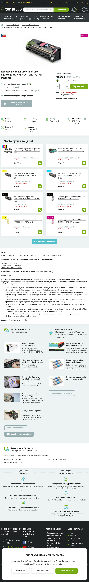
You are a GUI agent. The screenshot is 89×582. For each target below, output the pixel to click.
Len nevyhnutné (42, 571)
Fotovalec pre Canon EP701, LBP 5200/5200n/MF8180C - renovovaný (71, 149)
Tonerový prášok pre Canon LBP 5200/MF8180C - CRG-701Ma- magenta (72, 221)
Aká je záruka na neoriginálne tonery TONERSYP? (29, 344)
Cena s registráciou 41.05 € (69, 81)
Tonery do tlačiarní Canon (30, 25)
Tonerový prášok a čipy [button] (26, 18)
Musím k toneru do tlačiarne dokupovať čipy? (32, 395)
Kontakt (73, 541)
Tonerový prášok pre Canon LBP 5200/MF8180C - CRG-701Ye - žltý (28, 221)
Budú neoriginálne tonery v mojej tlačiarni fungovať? (31, 378)
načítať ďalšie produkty (44, 242)
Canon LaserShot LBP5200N (11, 268)
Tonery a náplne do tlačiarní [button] (11, 18)
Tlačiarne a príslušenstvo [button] (79, 18)
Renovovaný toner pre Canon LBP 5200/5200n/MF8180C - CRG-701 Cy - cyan (71, 175)
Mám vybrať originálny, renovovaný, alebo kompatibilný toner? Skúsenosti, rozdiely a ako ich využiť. (76, 361)
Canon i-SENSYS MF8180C (10, 263)
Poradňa (76, 3)
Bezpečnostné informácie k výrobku (14, 320)
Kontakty (85, 3)
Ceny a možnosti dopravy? (65, 98)
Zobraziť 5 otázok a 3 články (19, 104)
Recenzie (60, 3)
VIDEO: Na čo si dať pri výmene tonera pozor (74, 344)
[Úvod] (2, 25)
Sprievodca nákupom (55, 533)
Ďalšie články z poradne (62, 393)
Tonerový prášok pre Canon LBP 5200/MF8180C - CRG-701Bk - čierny (72, 197)
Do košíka (80, 86)
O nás (68, 3)
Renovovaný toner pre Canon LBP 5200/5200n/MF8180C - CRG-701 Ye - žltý (27, 175)
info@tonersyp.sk (26, 2)
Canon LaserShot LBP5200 (11, 265)
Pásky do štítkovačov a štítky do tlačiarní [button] (44, 18)
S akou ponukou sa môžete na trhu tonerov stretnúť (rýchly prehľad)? (76, 378)
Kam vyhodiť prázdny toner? (32, 411)
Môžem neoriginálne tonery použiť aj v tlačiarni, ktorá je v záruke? (32, 361)
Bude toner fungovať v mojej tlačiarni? (19, 95)
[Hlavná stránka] (11, 10)
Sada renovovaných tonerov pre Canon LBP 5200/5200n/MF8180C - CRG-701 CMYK (27, 150)
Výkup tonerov (75, 538)
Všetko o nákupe (49, 3)
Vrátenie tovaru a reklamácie (53, 539)
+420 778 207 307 (9, 2)
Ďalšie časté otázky (15, 428)
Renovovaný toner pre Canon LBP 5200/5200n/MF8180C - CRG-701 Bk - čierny (27, 198)
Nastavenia (20, 571)
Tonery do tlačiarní (13, 25)
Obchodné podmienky (55, 535)
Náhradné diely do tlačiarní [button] (65, 18)
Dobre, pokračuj (66, 571)
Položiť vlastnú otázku (21, 434)
